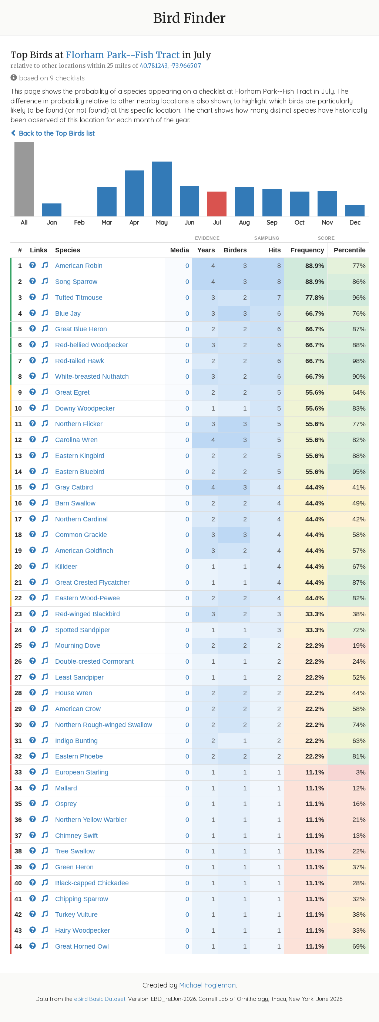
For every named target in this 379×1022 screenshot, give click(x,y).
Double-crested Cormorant (94, 661)
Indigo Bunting (76, 740)
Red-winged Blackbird (87, 614)
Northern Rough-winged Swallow (103, 725)
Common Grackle (81, 534)
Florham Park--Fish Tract (123, 55)
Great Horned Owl (82, 946)
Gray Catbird (74, 487)
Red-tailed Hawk (79, 361)
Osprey (66, 803)
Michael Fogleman (207, 985)
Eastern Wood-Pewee (87, 598)
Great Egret (72, 392)
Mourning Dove (77, 645)
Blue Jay (68, 313)
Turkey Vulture (76, 914)
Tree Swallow (75, 851)
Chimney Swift (76, 835)
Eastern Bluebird (79, 471)
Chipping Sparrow (81, 899)
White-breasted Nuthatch (92, 376)
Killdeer (66, 566)
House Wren (73, 693)
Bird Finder (189, 18)
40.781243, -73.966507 (170, 65)
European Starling (81, 772)
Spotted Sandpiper (82, 630)
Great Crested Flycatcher (92, 582)
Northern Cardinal (81, 519)
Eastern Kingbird (79, 455)
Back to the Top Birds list (56, 133)
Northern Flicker (79, 424)
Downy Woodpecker (85, 408)
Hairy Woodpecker (82, 930)
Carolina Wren (76, 440)
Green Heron (74, 867)
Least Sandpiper (79, 677)
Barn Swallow (75, 503)
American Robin (79, 265)
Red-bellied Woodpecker (91, 345)
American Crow (78, 709)
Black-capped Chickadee (92, 883)
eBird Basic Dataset (99, 998)
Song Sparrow (76, 281)
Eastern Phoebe (79, 756)
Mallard (66, 788)
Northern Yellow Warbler (91, 819)
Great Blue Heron (81, 329)
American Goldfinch (84, 550)
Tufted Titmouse (79, 297)
